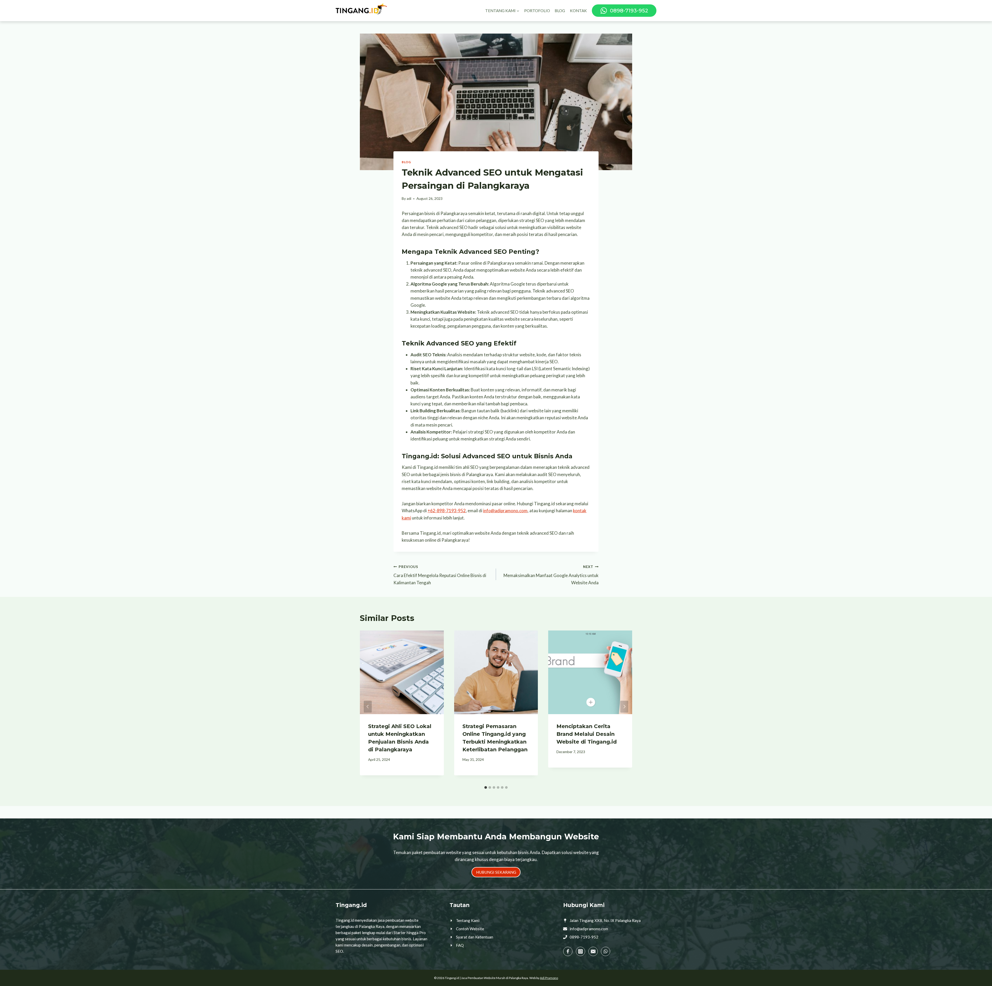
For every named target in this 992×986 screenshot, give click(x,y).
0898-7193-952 (584, 937)
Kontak (578, 10)
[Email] (593, 951)
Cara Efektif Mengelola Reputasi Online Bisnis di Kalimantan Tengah (439, 575)
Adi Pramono (549, 978)
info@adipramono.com (505, 510)
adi (409, 198)
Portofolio (537, 10)
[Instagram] (580, 951)
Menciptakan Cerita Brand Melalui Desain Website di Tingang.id (586, 734)
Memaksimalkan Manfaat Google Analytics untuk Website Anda (551, 575)
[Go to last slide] (368, 707)
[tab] (485, 787)
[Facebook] (567, 951)
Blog (560, 10)
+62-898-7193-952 (447, 510)
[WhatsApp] (605, 951)
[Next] (624, 707)
